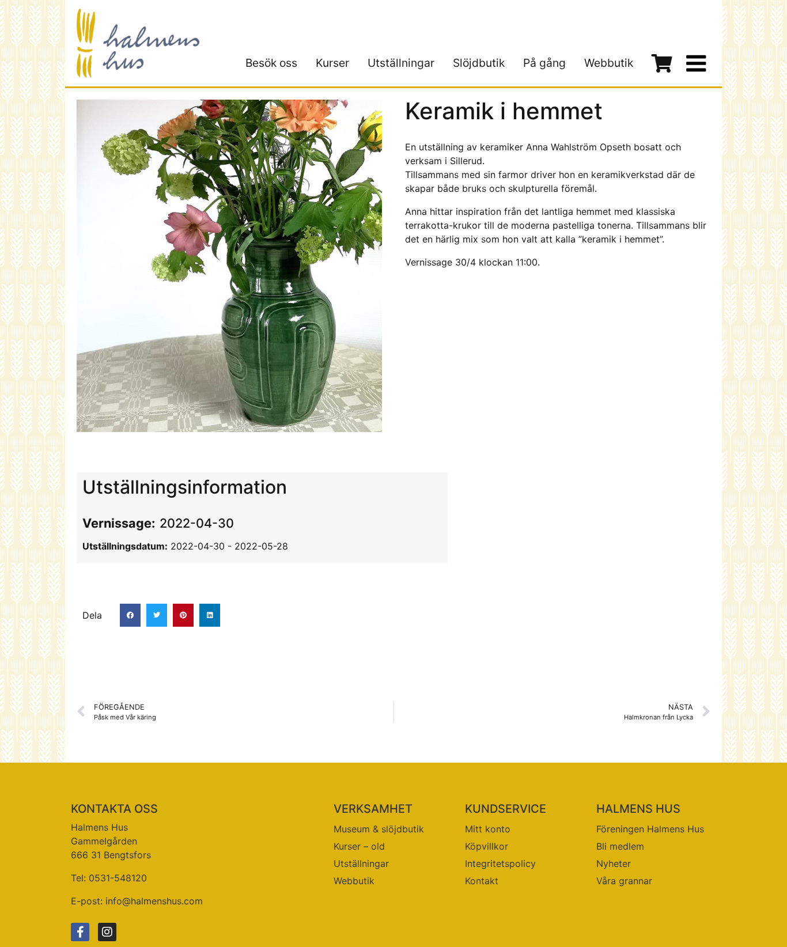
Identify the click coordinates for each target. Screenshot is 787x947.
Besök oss (271, 63)
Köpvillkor (486, 846)
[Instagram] (107, 932)
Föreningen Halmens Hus (650, 829)
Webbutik (608, 63)
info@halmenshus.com (154, 901)
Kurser (332, 63)
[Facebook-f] (80, 932)
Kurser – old (359, 846)
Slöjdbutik (479, 63)
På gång (544, 63)
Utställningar (401, 63)
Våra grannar (624, 881)
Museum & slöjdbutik (379, 829)
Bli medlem (620, 846)
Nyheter (613, 863)
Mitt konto (487, 829)
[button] (130, 615)
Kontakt (481, 881)
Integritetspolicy (500, 863)
